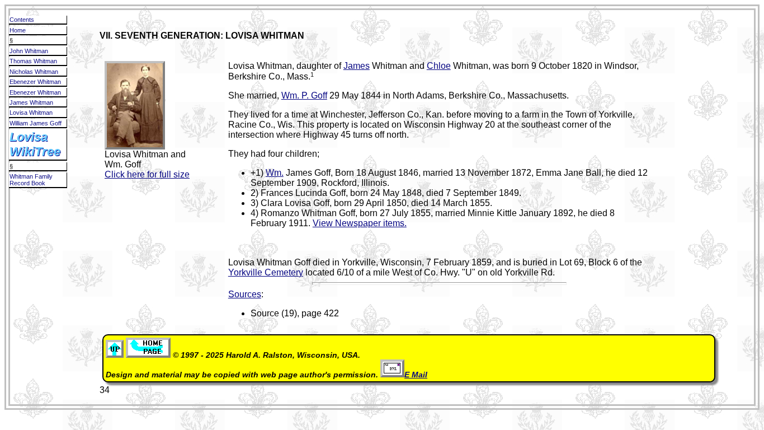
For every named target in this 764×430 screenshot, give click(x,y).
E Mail (415, 375)
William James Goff (36, 123)
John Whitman (29, 51)
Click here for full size (147, 174)
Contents (22, 19)
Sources (244, 294)
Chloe (439, 66)
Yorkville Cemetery (265, 272)
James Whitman (31, 102)
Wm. (275, 172)
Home (18, 30)
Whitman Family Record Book (31, 179)
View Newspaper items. (360, 223)
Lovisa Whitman (31, 112)
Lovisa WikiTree (35, 144)
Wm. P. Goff (304, 95)
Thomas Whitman (33, 61)
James (356, 66)
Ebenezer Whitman (35, 81)
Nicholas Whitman (34, 71)
